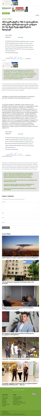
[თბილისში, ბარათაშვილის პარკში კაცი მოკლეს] (20, 347)
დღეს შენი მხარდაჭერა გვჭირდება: (12, 184)
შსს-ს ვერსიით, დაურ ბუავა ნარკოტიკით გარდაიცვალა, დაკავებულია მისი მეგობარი (18, 334)
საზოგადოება (5, 398)
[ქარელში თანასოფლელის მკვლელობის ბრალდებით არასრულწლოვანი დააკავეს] (20, 296)
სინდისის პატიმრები (17, 396)
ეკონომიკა (4, 399)
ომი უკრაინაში (16, 399)
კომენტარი (4, 401)
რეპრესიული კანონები (17, 401)
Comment (4, 201)
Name (3, 212)
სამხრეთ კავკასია (6, 404)
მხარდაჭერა (6, 13)
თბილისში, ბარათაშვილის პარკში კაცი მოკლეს (16, 359)
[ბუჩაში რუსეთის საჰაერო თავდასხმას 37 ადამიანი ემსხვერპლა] (20, 246)
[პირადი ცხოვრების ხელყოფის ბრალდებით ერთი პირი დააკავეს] (20, 270)
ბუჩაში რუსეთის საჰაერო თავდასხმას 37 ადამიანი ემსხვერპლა (20, 257)
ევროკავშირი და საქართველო (19, 402)
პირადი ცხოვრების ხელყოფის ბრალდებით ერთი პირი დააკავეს (18, 282)
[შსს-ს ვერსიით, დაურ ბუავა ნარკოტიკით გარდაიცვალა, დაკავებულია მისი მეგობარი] (20, 322)
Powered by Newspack (5, 412)
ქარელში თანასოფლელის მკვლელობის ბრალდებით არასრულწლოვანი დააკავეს (17, 308)
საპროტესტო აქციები (17, 398)
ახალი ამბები (7, 19)
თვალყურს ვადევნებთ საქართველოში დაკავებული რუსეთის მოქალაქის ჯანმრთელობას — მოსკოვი (19, 384)
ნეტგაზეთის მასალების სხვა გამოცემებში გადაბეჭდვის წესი (13, 414)
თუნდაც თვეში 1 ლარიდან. (24, 185)
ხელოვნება (4, 402)
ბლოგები (4, 405)
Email (3, 217)
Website (3, 222)
